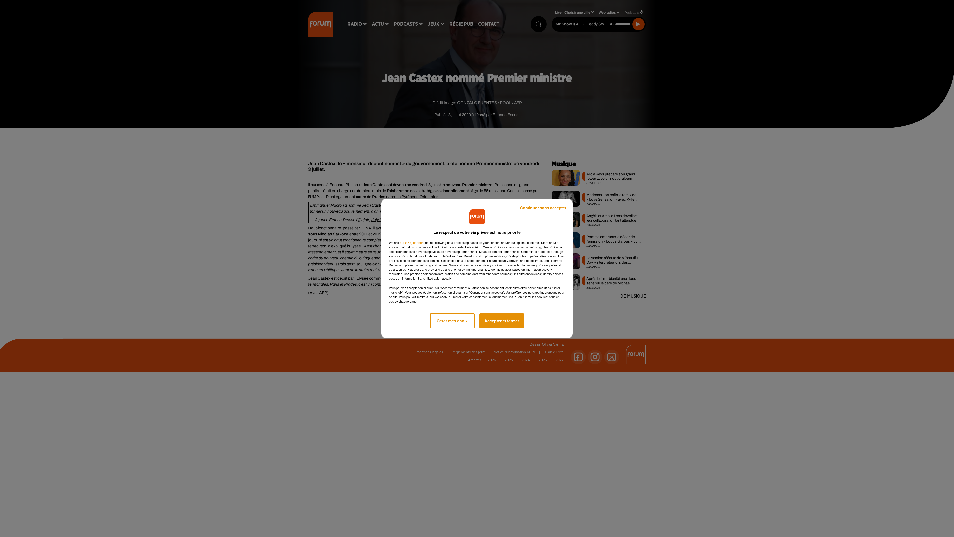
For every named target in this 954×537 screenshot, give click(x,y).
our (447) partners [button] (412, 242)
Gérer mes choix (452, 321)
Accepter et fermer (501, 321)
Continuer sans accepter (543, 208)
